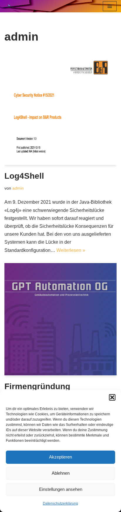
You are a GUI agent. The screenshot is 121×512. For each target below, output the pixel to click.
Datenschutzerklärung (60, 503)
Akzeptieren (60, 456)
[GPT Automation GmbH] (10, 6)
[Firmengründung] (60, 319)
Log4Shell (24, 175)
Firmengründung (37, 386)
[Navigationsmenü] (110, 6)
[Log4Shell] (60, 109)
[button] (112, 397)
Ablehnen (61, 473)
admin (18, 188)
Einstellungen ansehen (60, 489)
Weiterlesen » (70, 250)
